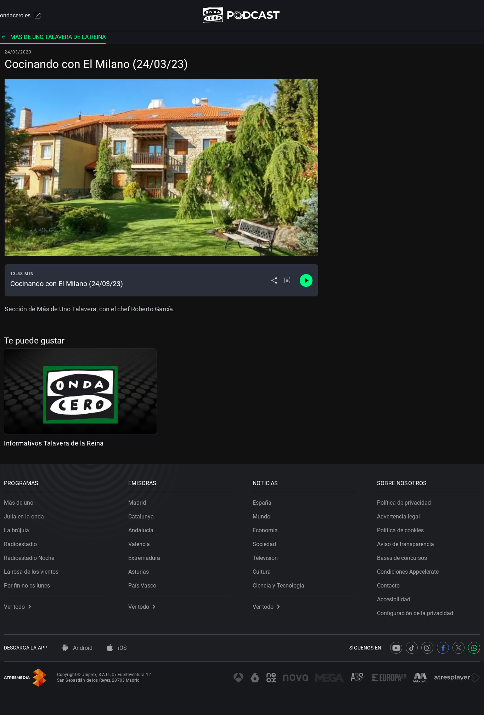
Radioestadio (20, 544)
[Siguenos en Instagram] (427, 648)
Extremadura (144, 558)
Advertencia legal (398, 516)
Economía (265, 530)
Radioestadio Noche (29, 558)
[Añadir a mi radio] (287, 280)
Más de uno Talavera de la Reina (58, 37)
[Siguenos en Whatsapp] (474, 648)
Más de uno (18, 502)
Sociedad (264, 544)
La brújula (16, 530)
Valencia (139, 544)
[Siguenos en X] (458, 648)
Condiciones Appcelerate (408, 571)
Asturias (138, 571)
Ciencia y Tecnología (278, 585)
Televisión (265, 558)
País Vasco (142, 585)
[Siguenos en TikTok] (412, 648)
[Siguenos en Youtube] (396, 648)
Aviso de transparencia (405, 544)
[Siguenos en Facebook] (443, 648)
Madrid (137, 502)
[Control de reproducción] (306, 280)
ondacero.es (15, 15)
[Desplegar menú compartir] (274, 280)
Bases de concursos (402, 558)
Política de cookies (400, 530)
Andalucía (140, 530)
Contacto (388, 585)
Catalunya (141, 516)
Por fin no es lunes (27, 585)
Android (82, 648)
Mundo (261, 516)
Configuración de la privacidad (415, 613)
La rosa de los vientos (31, 571)
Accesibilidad (393, 599)
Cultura (262, 571)
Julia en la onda (24, 516)
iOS (122, 648)
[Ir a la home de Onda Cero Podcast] (242, 15)
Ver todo (14, 606)
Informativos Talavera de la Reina (54, 443)
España (262, 502)
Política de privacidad (404, 502)
